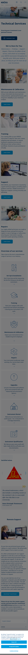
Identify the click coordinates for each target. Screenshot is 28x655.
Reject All (14, 642)
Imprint (19, 639)
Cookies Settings (14, 651)
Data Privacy (13, 639)
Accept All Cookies (14, 646)
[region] (14, 642)
